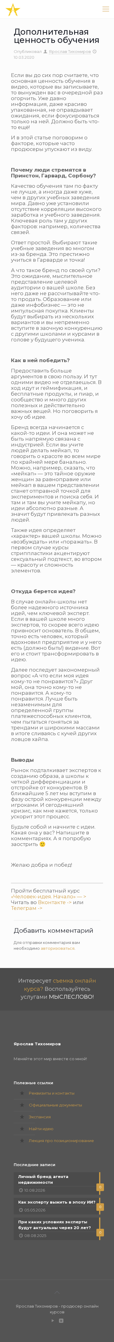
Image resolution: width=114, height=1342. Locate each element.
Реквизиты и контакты (51, 1093)
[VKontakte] (61, 1320)
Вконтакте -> (55, 902)
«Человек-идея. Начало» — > (48, 896)
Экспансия (40, 1116)
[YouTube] (53, 1320)
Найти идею (41, 1128)
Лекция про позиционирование (61, 1140)
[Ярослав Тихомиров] (13, 9)
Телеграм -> (27, 908)
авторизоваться (57, 948)
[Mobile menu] (106, 9)
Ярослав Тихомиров (70, 51)
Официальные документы (55, 1105)
